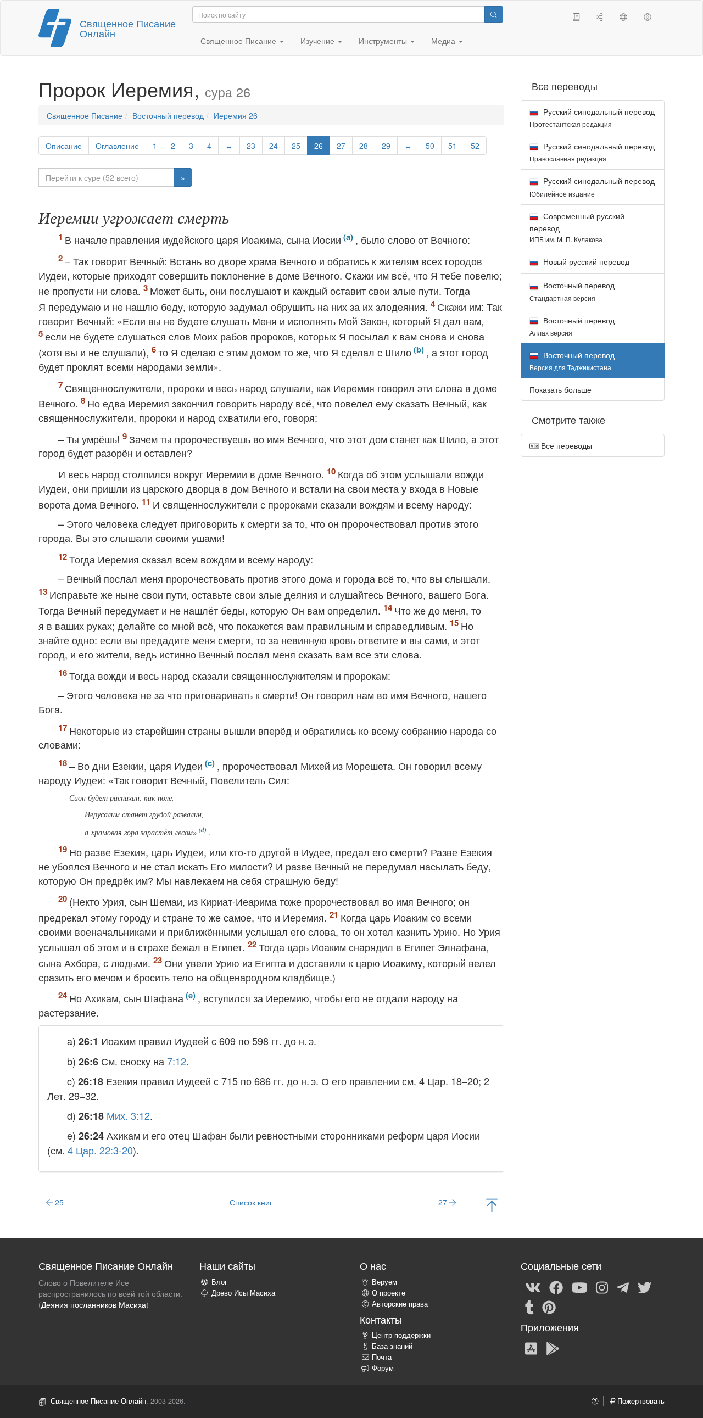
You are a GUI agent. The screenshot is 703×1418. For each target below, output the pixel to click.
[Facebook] (556, 1287)
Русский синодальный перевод (592, 117)
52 (475, 145)
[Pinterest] (549, 1306)
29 (386, 145)
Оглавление (117, 145)
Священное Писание (84, 115)
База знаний (392, 1346)
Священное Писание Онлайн (128, 28)
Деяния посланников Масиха (93, 1304)
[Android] (553, 1348)
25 (296, 145)
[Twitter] (644, 1287)
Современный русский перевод (576, 227)
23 (251, 145)
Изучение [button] (318, 40)
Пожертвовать (640, 1401)
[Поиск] (493, 14)
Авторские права (400, 1304)
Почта (382, 1357)
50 (430, 145)
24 (273, 145)
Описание (64, 145)
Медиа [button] (444, 40)
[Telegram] (623, 1287)
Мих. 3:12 (128, 1115)
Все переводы (565, 445)
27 (341, 145)
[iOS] (531, 1348)
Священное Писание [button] (239, 40)
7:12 (176, 1061)
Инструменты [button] (384, 40)
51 (452, 145)
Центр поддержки (401, 1335)
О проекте (388, 1293)
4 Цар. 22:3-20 (100, 1150)
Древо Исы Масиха (243, 1293)
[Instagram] (602, 1287)
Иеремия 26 (236, 115)
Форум (383, 1368)
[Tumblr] (529, 1306)
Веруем (384, 1282)
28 (363, 145)
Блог (219, 1282)
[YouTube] (579, 1287)
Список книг (251, 1202)
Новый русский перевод (585, 261)
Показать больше (560, 389)
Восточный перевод (168, 115)
